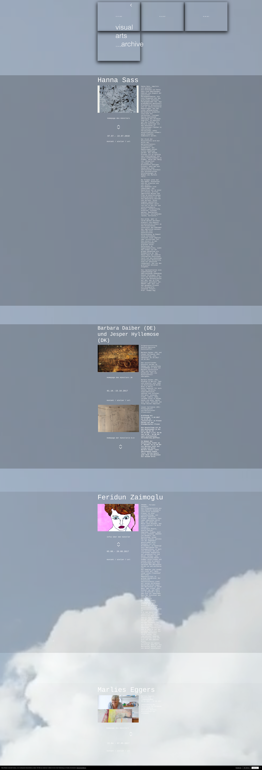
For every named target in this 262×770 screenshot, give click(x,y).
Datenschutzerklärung (81, 767)
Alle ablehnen (247, 767)
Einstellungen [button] (238, 767)
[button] (119, 377)
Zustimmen (255, 767)
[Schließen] (260, 768)
